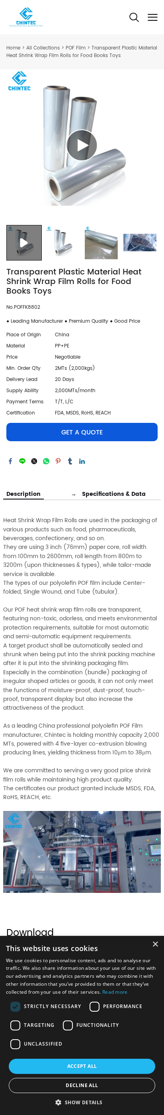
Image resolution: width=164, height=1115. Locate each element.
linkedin (82, 461)
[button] (81, 1102)
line (22, 461)
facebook (10, 461)
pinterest (58, 461)
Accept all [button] (82, 1066)
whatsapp (46, 461)
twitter (34, 461)
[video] (81, 145)
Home (13, 48)
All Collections (43, 48)
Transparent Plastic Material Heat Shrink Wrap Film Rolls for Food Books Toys (81, 51)
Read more (115, 992)
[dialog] (82, 1025)
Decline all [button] (82, 1085)
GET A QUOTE (82, 432)
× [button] (155, 944)
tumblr (70, 461)
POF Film (76, 48)
